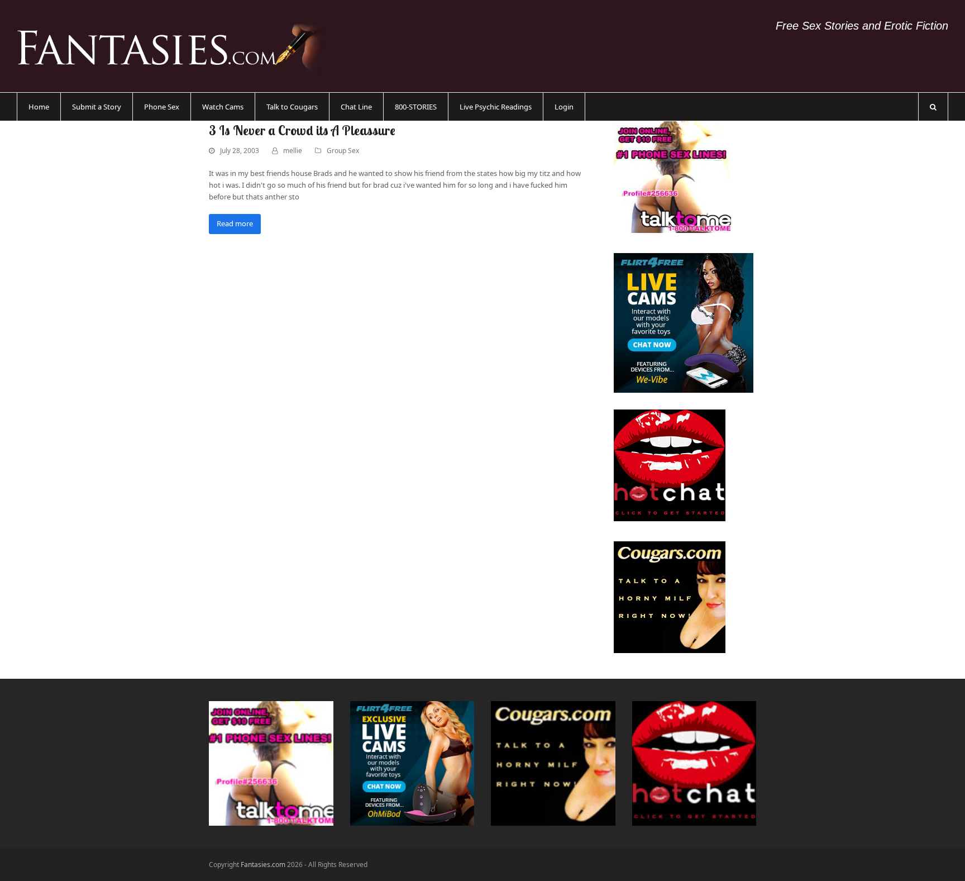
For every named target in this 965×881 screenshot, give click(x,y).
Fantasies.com (263, 864)
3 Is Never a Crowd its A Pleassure (302, 130)
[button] (933, 107)
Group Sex (343, 150)
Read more (235, 223)
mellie (292, 150)
